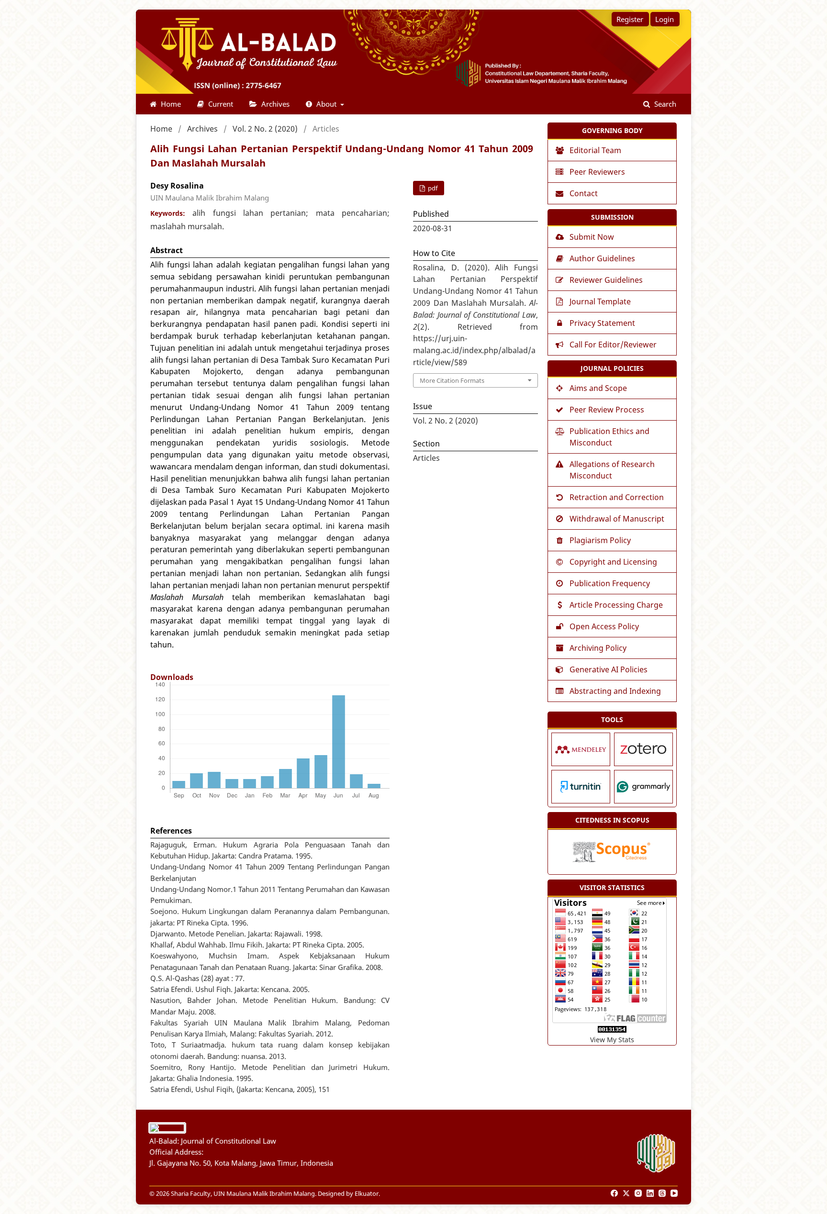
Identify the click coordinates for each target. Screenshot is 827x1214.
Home (170, 104)
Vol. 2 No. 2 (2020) (265, 129)
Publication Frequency (610, 583)
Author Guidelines (602, 258)
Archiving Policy (598, 648)
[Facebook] (615, 1193)
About (326, 104)
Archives (274, 104)
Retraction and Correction (617, 497)
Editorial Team (595, 150)
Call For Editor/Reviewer (613, 344)
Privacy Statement (602, 323)
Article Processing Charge (616, 605)
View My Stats (612, 1039)
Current (219, 104)
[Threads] (663, 1193)
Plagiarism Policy (600, 540)
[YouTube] (675, 1193)
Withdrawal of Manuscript (617, 518)
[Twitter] (627, 1193)
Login (664, 19)
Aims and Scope (598, 388)
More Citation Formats (452, 380)
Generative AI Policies (609, 669)
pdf (431, 188)
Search (664, 104)
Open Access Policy (604, 626)
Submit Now (592, 237)
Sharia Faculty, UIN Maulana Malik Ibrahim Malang (243, 1193)
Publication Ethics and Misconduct (609, 437)
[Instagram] (639, 1193)
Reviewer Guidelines (606, 280)
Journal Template (600, 301)
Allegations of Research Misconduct (612, 470)
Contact (584, 193)
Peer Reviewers (597, 172)
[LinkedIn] (651, 1193)
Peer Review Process (607, 409)
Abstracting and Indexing (615, 691)
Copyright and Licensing (613, 562)
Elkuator (367, 1193)
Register (629, 19)
